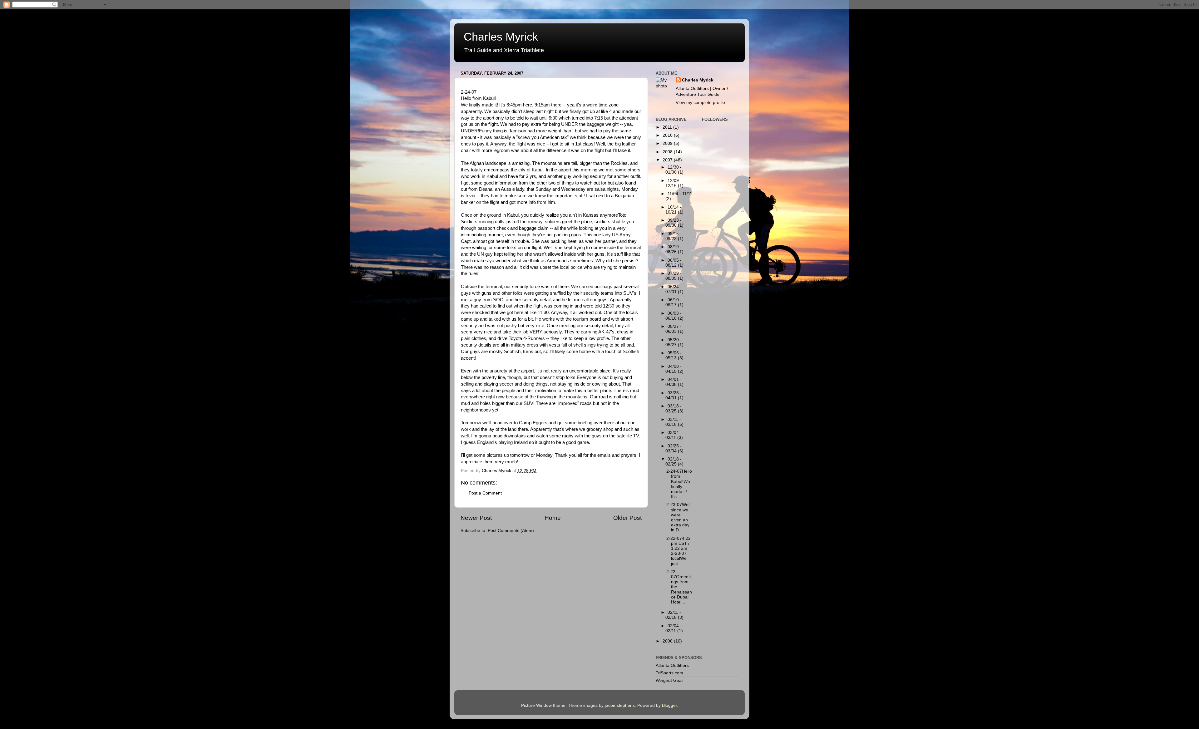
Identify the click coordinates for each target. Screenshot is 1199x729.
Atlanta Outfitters (672, 665)
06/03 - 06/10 (673, 316)
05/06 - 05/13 (673, 355)
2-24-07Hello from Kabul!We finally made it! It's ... (679, 484)
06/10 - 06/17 (673, 302)
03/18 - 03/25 (673, 408)
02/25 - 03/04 (673, 448)
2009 (668, 143)
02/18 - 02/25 (673, 461)
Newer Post (476, 518)
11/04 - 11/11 (680, 193)
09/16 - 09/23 (673, 236)
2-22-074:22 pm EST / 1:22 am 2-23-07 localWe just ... (678, 551)
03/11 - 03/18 (673, 422)
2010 (668, 135)
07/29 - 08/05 (673, 276)
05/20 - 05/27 (673, 342)
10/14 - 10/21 (673, 209)
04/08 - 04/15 (673, 369)
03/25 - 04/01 (673, 395)
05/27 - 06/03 (673, 329)
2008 (668, 152)
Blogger (669, 705)
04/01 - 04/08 (673, 382)
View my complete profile (700, 102)
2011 (668, 127)
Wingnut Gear (669, 680)
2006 (668, 641)
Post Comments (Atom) (511, 530)
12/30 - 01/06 (673, 170)
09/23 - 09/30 (673, 223)
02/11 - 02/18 (673, 615)
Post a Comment (485, 493)
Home (553, 518)
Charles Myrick (501, 36)
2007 (668, 160)
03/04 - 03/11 (673, 435)
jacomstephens (620, 705)
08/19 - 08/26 (673, 249)
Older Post (627, 518)
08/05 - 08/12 (673, 263)
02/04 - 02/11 (673, 628)
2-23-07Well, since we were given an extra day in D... (679, 517)
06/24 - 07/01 (673, 289)
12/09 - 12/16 (673, 183)
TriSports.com (669, 673)
